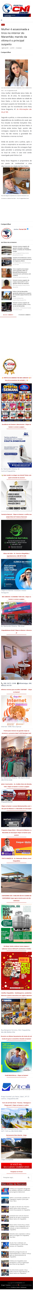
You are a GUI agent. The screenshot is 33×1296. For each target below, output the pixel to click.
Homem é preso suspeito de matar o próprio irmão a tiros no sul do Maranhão (21, 304)
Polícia (3, 24)
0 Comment (19, 48)
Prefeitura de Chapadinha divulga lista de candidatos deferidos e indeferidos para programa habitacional (20, 1190)
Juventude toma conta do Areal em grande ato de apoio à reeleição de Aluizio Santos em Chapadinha (19, 1217)
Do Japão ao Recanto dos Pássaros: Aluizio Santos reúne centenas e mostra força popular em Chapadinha (20, 1208)
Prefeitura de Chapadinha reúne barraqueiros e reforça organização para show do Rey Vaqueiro (19, 1262)
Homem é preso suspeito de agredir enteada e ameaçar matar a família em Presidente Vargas (22, 249)
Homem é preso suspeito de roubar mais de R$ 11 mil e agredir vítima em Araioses (21, 281)
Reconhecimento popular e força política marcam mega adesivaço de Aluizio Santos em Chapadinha (19, 1271)
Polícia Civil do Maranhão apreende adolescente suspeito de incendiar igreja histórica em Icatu (22, 294)
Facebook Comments (25, 314)
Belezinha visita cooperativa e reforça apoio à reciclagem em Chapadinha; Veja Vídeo (20, 1235)
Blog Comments (8, 314)
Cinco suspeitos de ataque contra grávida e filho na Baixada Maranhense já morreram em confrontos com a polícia (22, 272)
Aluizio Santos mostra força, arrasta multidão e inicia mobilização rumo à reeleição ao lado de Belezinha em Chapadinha (20, 1227)
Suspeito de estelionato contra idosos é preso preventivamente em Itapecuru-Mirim (22, 259)
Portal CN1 (23, 229)
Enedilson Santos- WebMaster (19, 1287)
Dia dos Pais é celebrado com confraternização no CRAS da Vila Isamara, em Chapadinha (19, 1244)
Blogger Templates (6, 1285)
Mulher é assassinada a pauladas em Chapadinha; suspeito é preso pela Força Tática (20, 1199)
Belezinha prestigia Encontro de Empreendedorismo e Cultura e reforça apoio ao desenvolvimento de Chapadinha (20, 1254)
